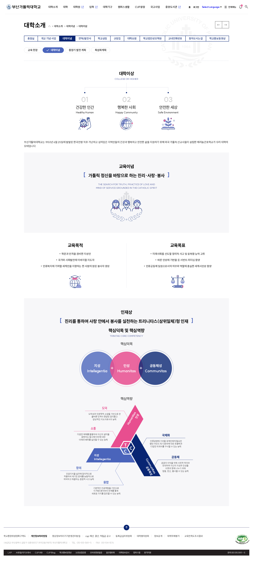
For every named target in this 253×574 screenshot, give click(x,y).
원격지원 (147, 553)
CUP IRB (38, 553)
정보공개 (158, 536)
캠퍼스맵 (136, 553)
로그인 (196, 7)
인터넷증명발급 (96, 553)
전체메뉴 (232, 7)
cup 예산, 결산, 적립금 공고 (98, 536)
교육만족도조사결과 (193, 536)
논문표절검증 (81, 553)
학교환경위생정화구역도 (15, 536)
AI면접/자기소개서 (23, 553)
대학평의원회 (143, 536)
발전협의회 (110, 553)
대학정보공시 (124, 553)
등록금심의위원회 (124, 536)
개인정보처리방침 (39, 536)
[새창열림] (242, 539)
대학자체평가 (173, 536)
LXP (10, 553)
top (126, 526)
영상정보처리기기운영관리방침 (66, 536)
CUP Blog (51, 553)
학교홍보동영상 (65, 553)
